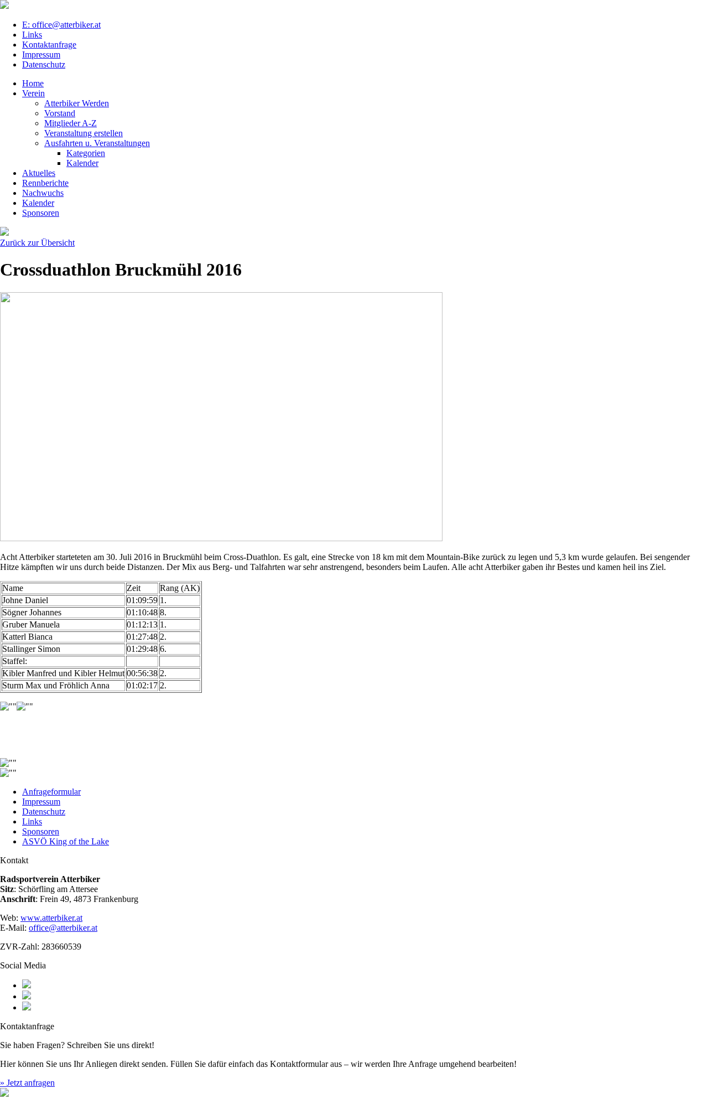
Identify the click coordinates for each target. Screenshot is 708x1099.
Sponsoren (40, 212)
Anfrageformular (51, 791)
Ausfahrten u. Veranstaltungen (97, 143)
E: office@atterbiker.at (61, 24)
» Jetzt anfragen (27, 1082)
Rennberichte (45, 183)
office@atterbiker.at (63, 927)
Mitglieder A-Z (70, 123)
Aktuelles (38, 173)
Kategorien (85, 153)
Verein (33, 93)
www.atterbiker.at (51, 917)
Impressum (41, 54)
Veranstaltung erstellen (83, 133)
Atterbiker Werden (76, 103)
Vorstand (59, 113)
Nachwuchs (43, 193)
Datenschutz (43, 64)
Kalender (82, 163)
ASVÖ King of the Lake (65, 841)
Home (33, 83)
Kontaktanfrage (49, 44)
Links (32, 34)
